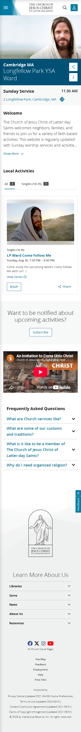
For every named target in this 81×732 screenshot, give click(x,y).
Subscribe (40, 332)
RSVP (14, 286)
